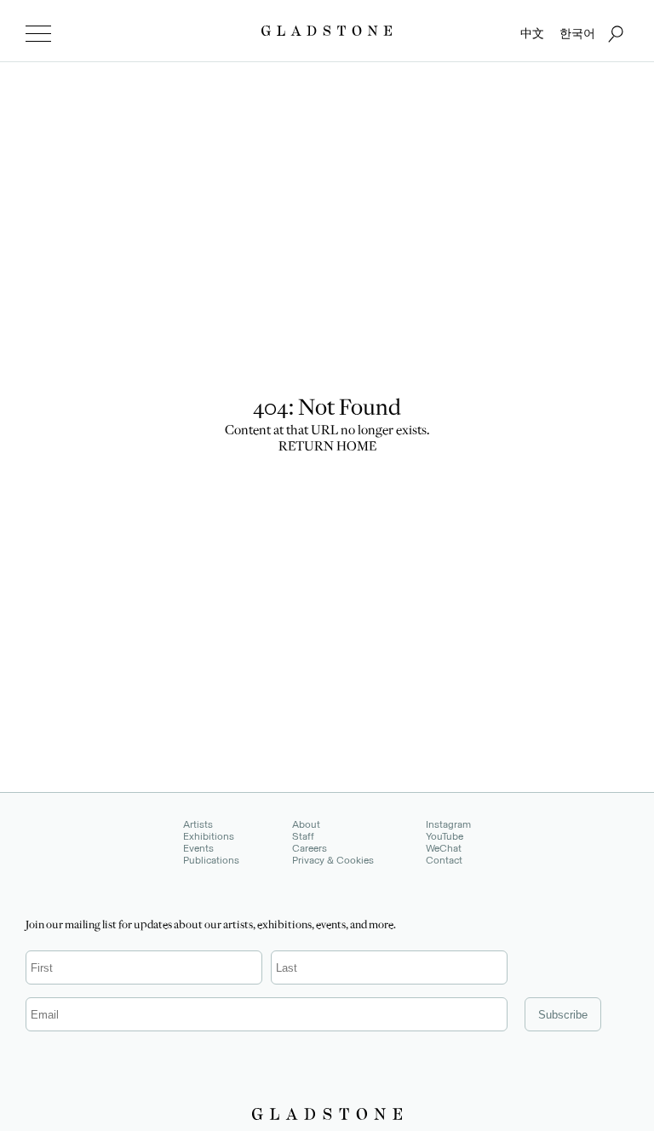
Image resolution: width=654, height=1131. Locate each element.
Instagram (448, 824)
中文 (532, 33)
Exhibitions (208, 836)
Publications (211, 860)
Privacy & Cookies (333, 860)
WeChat (444, 848)
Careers (309, 848)
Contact (444, 860)
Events (198, 848)
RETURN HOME (327, 448)
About (306, 824)
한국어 (577, 33)
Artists (198, 824)
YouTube (444, 836)
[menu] (38, 34)
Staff (303, 836)
